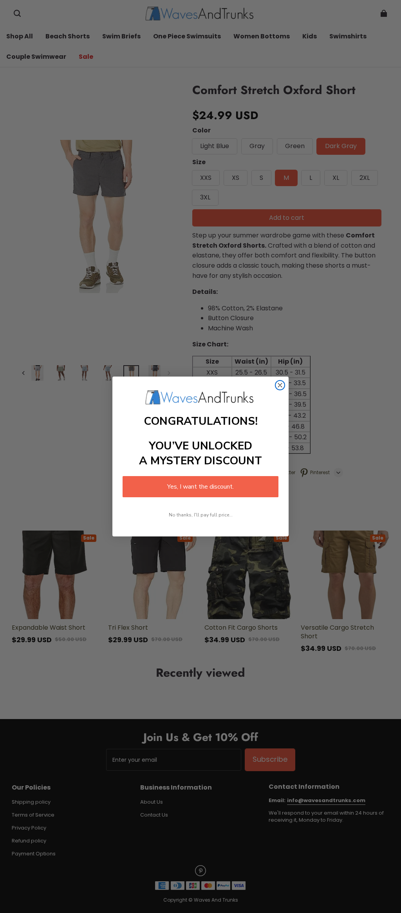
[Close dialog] (280, 385)
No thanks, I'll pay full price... (201, 515)
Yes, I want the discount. (200, 486)
